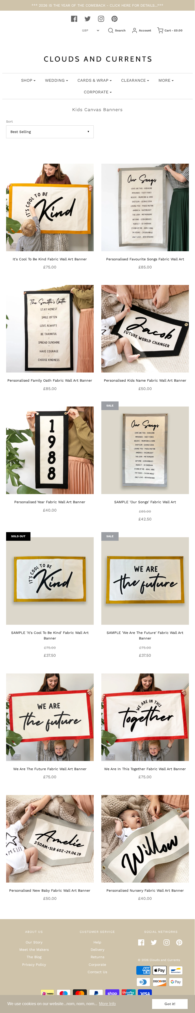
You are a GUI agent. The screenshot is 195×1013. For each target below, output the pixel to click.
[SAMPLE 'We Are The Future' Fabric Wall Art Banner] (145, 581)
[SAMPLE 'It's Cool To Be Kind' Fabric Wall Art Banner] (50, 581)
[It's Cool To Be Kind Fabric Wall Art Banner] (50, 207)
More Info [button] (107, 1004)
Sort (9, 121)
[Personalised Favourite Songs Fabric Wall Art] (145, 207)
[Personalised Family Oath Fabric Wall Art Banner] (50, 328)
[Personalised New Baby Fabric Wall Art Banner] (50, 838)
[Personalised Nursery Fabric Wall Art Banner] (145, 838)
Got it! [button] (170, 1004)
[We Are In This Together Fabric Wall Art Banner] (145, 717)
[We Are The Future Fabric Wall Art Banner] (50, 717)
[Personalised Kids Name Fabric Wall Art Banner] (145, 328)
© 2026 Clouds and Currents (159, 960)
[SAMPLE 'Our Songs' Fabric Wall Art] (145, 450)
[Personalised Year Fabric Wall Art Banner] (50, 450)
